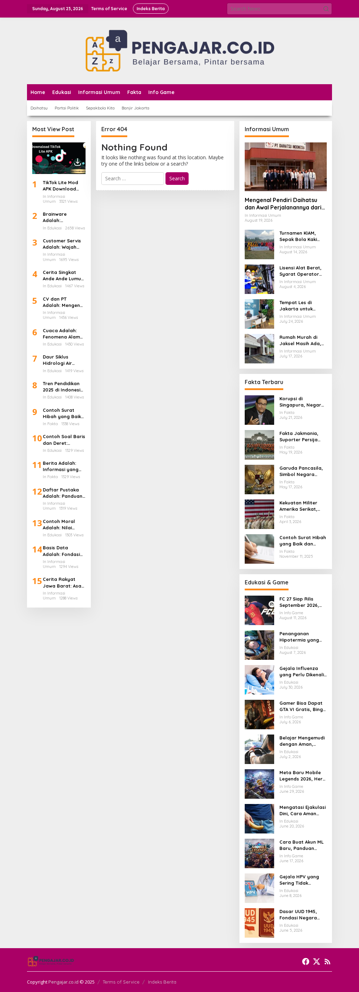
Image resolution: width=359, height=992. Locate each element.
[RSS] (327, 961)
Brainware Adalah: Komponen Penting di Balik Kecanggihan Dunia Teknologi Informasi (61, 217)
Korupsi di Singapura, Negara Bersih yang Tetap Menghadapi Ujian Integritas (301, 402)
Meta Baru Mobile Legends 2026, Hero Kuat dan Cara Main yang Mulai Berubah (302, 776)
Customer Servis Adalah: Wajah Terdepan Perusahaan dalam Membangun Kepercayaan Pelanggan (62, 244)
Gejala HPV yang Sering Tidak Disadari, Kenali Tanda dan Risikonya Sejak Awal (299, 880)
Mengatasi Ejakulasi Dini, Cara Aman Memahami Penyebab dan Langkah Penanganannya (302, 810)
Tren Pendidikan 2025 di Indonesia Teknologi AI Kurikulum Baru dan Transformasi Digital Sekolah (63, 387)
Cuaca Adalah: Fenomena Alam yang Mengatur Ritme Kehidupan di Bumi (62, 334)
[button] (326, 9)
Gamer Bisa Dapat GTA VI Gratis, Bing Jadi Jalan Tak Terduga (301, 706)
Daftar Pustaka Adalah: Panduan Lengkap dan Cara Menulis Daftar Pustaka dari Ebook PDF (62, 493)
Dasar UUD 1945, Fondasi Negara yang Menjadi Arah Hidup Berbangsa (301, 915)
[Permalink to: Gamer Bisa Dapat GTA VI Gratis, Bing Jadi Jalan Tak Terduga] (259, 714)
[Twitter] (316, 961)
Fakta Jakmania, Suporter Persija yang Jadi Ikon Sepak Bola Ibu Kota (298, 436)
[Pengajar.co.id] (179, 50)
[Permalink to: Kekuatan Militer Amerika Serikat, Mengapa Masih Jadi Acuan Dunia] (259, 513)
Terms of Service (121, 982)
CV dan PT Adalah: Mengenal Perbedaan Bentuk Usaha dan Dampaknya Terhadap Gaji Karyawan (63, 302)
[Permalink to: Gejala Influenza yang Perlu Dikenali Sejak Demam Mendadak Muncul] (259, 679)
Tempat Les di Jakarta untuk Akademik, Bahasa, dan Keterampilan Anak (301, 306)
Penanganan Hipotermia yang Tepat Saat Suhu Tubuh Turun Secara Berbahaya (302, 637)
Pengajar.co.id (63, 982)
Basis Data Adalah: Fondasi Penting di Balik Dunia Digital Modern (61, 551)
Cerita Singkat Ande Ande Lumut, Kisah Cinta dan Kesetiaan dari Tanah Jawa (63, 275)
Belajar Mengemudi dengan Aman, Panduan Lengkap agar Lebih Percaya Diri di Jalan (302, 741)
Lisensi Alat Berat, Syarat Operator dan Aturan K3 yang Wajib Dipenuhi (302, 271)
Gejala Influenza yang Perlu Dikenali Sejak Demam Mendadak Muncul (301, 671)
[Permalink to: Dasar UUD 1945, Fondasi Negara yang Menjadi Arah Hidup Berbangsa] (259, 922)
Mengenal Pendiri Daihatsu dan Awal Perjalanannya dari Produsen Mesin (283, 203)
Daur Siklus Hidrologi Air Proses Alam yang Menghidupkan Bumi (64, 360)
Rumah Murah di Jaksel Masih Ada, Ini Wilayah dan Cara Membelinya (300, 340)
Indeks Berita (162, 982)
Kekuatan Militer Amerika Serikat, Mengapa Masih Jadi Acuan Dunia (299, 506)
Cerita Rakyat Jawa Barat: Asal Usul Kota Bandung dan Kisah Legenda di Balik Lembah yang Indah (63, 582)
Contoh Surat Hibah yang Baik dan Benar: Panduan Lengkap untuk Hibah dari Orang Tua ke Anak (64, 413)
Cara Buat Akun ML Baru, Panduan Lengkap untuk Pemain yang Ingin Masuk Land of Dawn (301, 845)
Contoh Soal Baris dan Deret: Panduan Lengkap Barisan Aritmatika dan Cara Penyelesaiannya (64, 440)
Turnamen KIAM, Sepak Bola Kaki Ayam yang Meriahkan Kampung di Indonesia (298, 236)
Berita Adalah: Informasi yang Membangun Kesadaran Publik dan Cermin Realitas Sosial (63, 466)
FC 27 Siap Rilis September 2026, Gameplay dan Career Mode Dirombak (299, 602)
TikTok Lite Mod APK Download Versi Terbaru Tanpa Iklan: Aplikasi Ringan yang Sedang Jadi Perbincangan (60, 186)
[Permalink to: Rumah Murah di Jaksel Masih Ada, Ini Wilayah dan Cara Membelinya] (259, 348)
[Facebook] (305, 961)
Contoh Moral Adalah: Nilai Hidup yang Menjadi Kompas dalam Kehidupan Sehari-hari (63, 524)
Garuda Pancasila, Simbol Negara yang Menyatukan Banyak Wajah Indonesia (301, 471)
